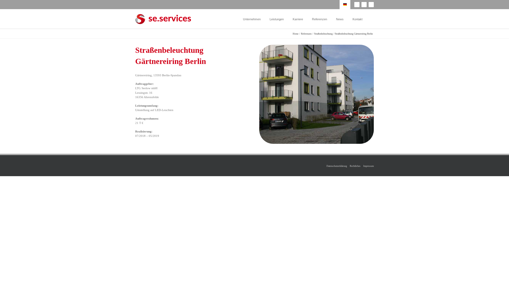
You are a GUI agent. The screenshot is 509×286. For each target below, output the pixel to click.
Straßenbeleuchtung (323, 33)
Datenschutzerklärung (336, 166)
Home (295, 33)
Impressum (368, 166)
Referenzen (306, 33)
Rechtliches (355, 166)
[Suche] (372, 19)
